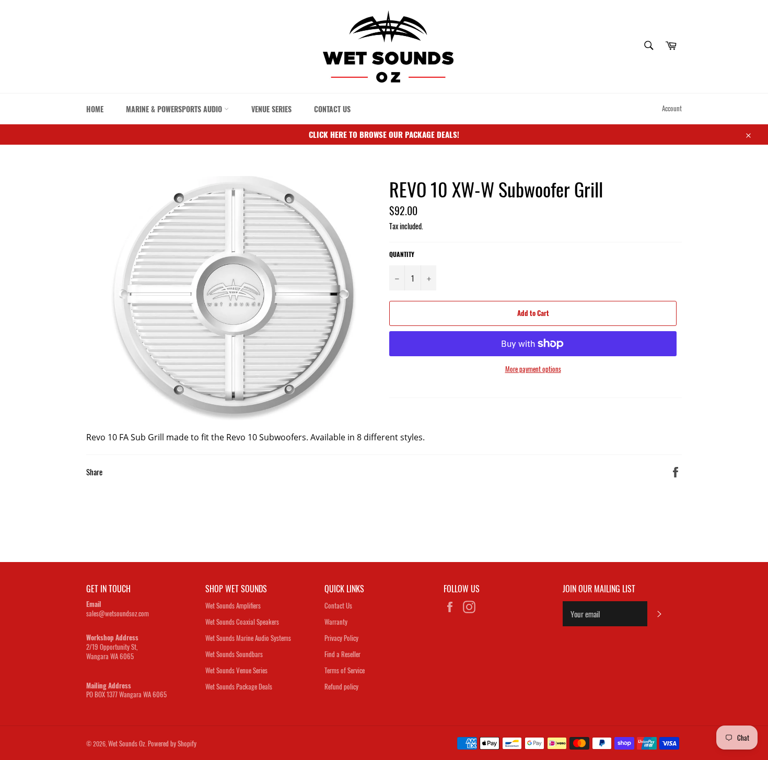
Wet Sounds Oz (126, 743)
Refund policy (341, 686)
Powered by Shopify (172, 743)
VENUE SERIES (271, 108)
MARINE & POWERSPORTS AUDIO (175, 108)
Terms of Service (344, 670)
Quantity (401, 254)
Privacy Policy (341, 638)
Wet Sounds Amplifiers (233, 605)
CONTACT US (332, 108)
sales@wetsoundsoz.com (117, 613)
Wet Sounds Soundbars (234, 654)
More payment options (533, 369)
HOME (94, 108)
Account (672, 108)
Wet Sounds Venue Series (236, 670)
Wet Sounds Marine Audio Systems (248, 638)
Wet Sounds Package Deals (238, 686)
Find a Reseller (342, 654)
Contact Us (338, 605)
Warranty (335, 621)
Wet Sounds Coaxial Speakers (242, 621)
